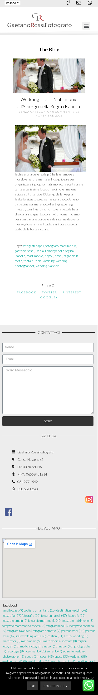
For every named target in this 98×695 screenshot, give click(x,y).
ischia (40, 251)
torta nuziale (33, 261)
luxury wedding (76, 636)
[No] (92, 678)
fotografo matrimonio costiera (23, 626)
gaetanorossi (72, 631)
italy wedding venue (31, 636)
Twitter (49, 292)
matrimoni (11, 641)
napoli (49, 256)
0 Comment (62, 111)
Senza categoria (34, 111)
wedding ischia (63, 661)
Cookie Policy (56, 686)
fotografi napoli (33, 246)
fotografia (11, 615)
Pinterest (72, 292)
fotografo (76, 615)
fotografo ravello (19, 631)
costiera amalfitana (40, 610)
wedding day (39, 661)
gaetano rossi (24, 251)
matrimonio (35, 256)
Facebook (26, 292)
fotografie (31, 615)
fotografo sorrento (46, 631)
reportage (15, 651)
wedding (48, 261)
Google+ (49, 297)
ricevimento (35, 651)
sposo (61, 656)
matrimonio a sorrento (60, 641)
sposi (58, 256)
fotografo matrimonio (60, 246)
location (55, 636)
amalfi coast (12, 610)
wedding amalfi (14, 661)
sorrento (54, 651)
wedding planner (47, 266)
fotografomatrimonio (77, 620)
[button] (86, 26)
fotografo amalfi (14, 620)
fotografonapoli (58, 626)
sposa (32, 656)
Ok (32, 686)
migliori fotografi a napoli (39, 646)
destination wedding (71, 610)
